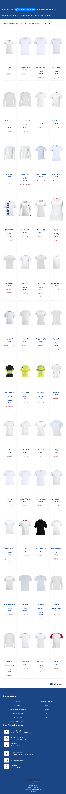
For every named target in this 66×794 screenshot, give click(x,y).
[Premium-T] (25, 624)
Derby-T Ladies (41, 339)
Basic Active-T (25, 67)
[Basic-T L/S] (9, 137)
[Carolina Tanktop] (56, 193)
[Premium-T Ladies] (41, 624)
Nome (25, 548)
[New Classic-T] (56, 462)
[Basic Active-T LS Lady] (25, 84)
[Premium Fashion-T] (25, 567)
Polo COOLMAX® (41, 548)
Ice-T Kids (25, 450)
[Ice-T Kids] (25, 412)
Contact (46, 710)
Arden (10, 67)
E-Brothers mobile (17, 714)
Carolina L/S (25, 230)
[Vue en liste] (49, 23)
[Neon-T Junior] (25, 462)
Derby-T (25, 339)
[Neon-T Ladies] (41, 462)
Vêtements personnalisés (18, 710)
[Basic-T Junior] (56, 84)
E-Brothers (17, 706)
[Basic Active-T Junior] (41, 30)
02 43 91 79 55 (15, 746)
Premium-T (25, 661)
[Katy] (56, 412)
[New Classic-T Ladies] (9, 511)
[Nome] (25, 511)
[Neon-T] (9, 462)
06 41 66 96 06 (15, 768)
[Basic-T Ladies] (41, 137)
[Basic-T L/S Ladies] (25, 137)
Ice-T (9, 450)
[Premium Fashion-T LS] (56, 567)
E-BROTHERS (33, 785)
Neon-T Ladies (41, 499)
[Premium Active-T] (56, 511)
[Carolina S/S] (41, 193)
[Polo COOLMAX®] (41, 511)
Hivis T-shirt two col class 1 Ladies (9, 396)
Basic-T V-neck (56, 174)
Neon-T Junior (25, 499)
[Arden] (9, 30)
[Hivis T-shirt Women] (25, 355)
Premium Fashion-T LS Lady (9, 665)
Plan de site (33, 791)
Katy (56, 450)
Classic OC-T (9, 283)
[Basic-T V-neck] (56, 137)
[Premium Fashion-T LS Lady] (9, 624)
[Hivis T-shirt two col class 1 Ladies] (9, 355)
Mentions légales (33, 787)
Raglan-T (56, 661)
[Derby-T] (25, 302)
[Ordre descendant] (25, 23)
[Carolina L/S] (25, 193)
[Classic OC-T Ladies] (41, 246)
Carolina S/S (41, 230)
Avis (46, 706)
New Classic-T (56, 499)
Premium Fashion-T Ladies (40, 608)
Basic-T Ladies (41, 174)
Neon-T (9, 499)
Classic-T (9, 339)
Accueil (17, 702)
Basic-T (40, 121)
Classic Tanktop (56, 283)
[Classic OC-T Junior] (25, 246)
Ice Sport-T (56, 392)
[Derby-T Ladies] (41, 302)
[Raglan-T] (56, 624)
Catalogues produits (46, 702)
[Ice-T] (9, 412)
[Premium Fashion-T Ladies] (41, 567)
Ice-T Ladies (41, 450)
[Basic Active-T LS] (9, 84)
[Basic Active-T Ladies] (56, 30)
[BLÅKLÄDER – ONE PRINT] (9, 193)
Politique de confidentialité (33, 789)
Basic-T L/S (9, 174)
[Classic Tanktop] (56, 246)
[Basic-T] (41, 84)
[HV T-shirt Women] (41, 355)
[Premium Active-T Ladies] (9, 567)
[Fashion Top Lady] (56, 302)
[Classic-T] (9, 302)
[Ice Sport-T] (56, 355)
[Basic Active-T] (25, 30)
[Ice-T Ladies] (41, 412)
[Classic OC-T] (9, 246)
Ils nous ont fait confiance (18, 722)
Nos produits (18, 718)
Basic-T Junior (56, 121)
